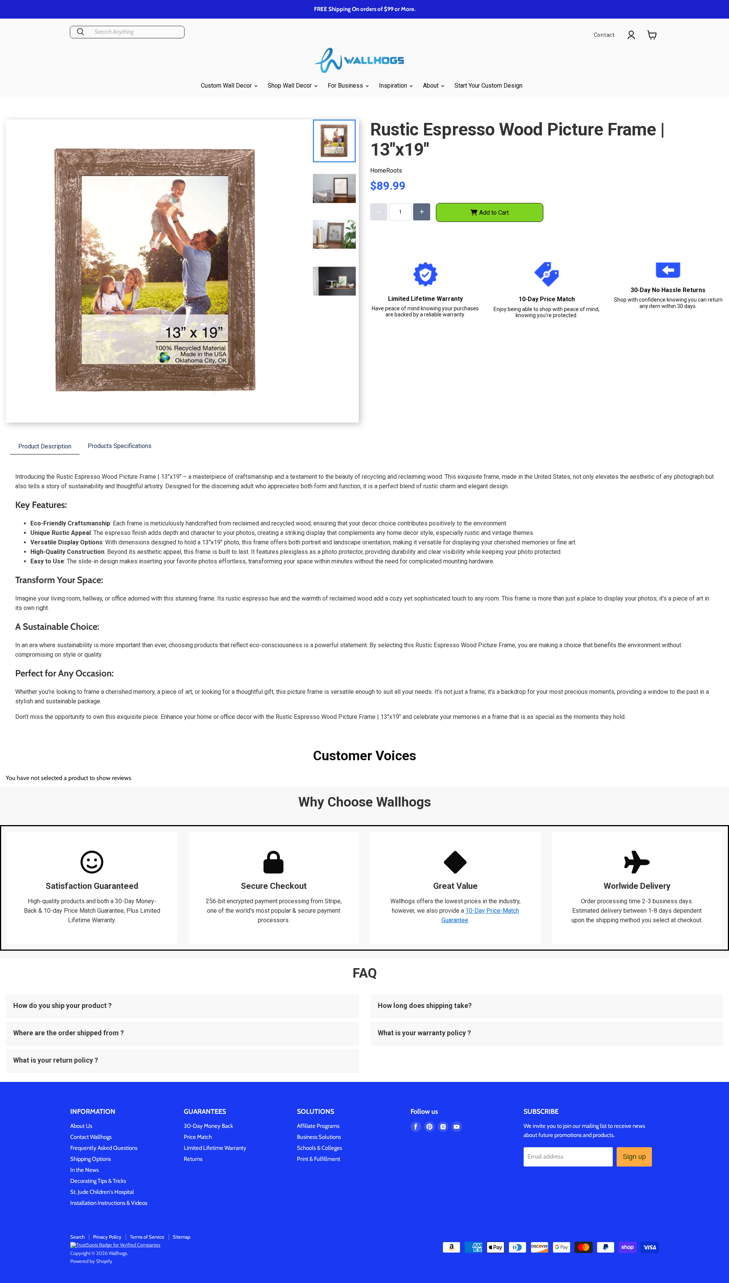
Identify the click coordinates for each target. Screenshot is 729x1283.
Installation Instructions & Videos (108, 1203)
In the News (84, 1170)
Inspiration (394, 85)
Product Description (44, 446)
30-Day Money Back (208, 1126)
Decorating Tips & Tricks (98, 1181)
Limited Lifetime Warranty (215, 1148)
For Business (346, 85)
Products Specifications (119, 446)
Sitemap (181, 1237)
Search (77, 1237)
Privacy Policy (107, 1237)
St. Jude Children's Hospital (102, 1192)
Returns (193, 1159)
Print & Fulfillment (318, 1159)
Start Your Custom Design (488, 85)
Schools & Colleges (319, 1148)
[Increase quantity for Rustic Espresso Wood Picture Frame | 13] (421, 211)
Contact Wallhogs (91, 1137)
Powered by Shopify (91, 1261)
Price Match (198, 1137)
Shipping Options (90, 1159)
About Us (81, 1126)
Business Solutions (319, 1137)
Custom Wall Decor (227, 85)
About (431, 85)
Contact (604, 35)
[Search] (80, 32)
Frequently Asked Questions (103, 1148)
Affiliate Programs (318, 1126)
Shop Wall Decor (290, 85)
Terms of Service (147, 1237)
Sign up (634, 1156)
